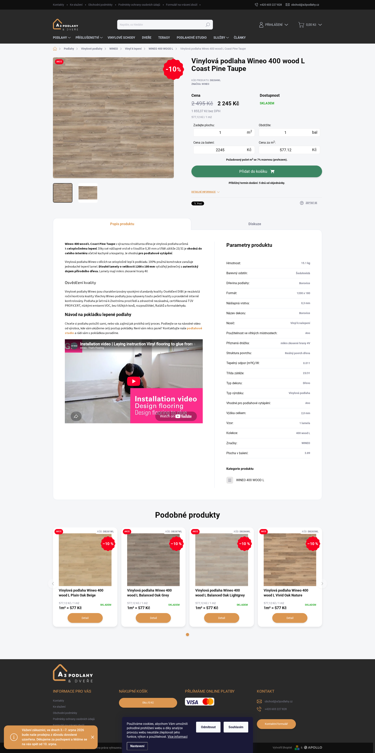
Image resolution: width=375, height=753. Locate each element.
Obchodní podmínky (100, 4)
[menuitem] (62, 38)
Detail (85, 618)
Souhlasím (236, 727)
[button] (187, 634)
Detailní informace (203, 192)
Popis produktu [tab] (122, 224)
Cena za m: (267, 142)
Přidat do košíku (253, 171)
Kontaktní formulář (276, 723)
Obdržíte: (265, 125)
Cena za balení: (203, 142)
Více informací (178, 737)
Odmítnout (208, 727)
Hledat (208, 24)
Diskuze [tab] (254, 224)
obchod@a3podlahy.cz (279, 701)
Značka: (200, 84)
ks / (148, 702)
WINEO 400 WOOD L (250, 480)
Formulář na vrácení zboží (181, 4)
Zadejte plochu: (204, 125)
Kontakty (58, 4)
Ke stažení (76, 4)
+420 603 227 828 (276, 709)
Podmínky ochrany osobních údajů (139, 4)
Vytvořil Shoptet (282, 747)
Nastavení (137, 746)
